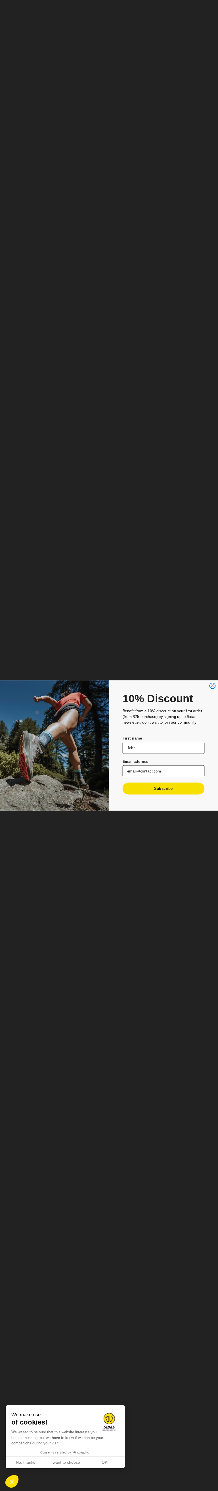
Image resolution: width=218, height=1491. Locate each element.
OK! (105, 1462)
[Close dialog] (212, 686)
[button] (12, 1481)
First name (132, 738)
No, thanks (25, 1462)
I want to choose (65, 1462)
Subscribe (163, 788)
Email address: (136, 761)
